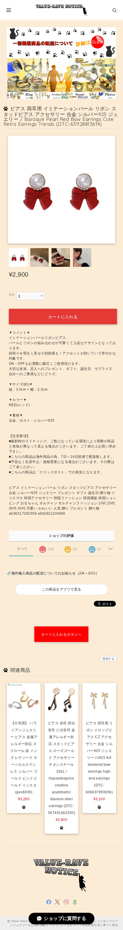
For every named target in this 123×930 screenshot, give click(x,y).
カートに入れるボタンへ (61, 634)
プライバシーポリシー (64, 925)
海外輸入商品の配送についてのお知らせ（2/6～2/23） (55, 573)
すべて (22, 549)
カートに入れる (63, 316)
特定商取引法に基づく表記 (100, 925)
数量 (12, 294)
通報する (108, 658)
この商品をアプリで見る (61, 589)
